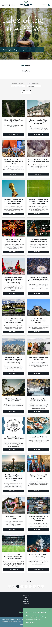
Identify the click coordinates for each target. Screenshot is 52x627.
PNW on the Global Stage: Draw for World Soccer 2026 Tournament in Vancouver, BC (38, 279)
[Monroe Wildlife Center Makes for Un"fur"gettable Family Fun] (38, 148)
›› (42, 586)
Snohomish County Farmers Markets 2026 (38, 358)
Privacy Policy (26, 601)
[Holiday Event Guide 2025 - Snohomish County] (38, 543)
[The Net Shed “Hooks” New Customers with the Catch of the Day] (13, 148)
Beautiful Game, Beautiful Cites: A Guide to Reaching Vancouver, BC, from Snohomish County (13, 360)
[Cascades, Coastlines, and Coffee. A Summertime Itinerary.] (38, 307)
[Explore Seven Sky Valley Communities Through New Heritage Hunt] (38, 108)
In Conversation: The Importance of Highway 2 (38, 400)
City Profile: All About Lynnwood (13, 517)
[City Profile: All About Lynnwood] (13, 505)
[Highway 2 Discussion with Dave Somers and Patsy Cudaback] (38, 463)
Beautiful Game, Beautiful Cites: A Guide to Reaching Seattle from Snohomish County (13, 477)
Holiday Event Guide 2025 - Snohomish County (38, 556)
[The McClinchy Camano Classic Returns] (13, 387)
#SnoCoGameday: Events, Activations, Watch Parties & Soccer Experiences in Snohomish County (13, 280)
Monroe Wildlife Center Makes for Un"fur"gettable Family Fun (38, 160)
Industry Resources (26, 595)
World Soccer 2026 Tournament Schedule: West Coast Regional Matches (13, 556)
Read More (12, 134)
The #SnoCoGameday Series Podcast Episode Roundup (38, 240)
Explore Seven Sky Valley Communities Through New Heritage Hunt (38, 121)
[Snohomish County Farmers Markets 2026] (38, 346)
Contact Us (26, 603)
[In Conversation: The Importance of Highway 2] (38, 387)
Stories (26, 599)
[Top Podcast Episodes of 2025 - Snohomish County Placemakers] (38, 505)
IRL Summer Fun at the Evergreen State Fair (13, 240)
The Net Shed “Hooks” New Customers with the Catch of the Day (13, 161)
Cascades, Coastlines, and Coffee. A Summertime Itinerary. (38, 320)
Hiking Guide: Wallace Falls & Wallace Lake (13, 121)
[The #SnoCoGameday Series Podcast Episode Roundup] (38, 228)
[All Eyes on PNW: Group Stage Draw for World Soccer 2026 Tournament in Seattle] (13, 307)
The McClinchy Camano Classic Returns (13, 400)
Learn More (17, 621)
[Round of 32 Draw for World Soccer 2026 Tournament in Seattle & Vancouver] (38, 188)
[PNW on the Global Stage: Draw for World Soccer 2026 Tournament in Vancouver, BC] (38, 266)
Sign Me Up (30, 622)
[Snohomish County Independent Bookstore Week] (13, 425)
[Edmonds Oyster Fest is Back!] (38, 425)
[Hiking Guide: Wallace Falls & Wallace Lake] (13, 108)
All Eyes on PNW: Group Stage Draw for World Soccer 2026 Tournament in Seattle (14, 320)
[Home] (26, 4)
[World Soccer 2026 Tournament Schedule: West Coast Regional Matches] (13, 543)
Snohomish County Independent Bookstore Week (14, 438)
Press (26, 597)
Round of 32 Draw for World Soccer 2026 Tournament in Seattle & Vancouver (38, 201)
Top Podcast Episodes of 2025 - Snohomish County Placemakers (38, 518)
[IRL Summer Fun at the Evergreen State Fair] (13, 228)
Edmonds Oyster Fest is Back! (38, 437)
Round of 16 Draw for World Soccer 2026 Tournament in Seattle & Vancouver (13, 201)
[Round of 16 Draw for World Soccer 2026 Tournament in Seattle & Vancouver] (13, 188)
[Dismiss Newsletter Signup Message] (50, 610)
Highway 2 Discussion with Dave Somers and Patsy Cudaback (38, 476)
